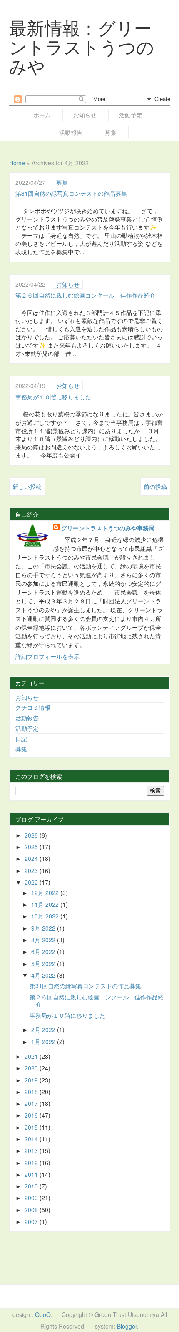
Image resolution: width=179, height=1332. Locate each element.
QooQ (43, 1314)
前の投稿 (155, 486)
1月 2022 (44, 1041)
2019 (32, 1080)
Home (17, 163)
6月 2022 (44, 951)
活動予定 (130, 115)
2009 (32, 1197)
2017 (32, 1103)
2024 (32, 858)
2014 (32, 1139)
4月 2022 (44, 975)
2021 (32, 1056)
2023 (32, 870)
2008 (32, 1210)
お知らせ (85, 115)
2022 (32, 882)
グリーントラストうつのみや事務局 (107, 528)
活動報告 (70, 132)
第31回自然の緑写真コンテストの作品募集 (71, 193)
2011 (32, 1174)
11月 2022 (45, 904)
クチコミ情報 (32, 707)
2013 (32, 1150)
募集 (111, 132)
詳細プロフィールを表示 (47, 656)
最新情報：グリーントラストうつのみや (82, 46)
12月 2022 (45, 892)
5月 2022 (44, 963)
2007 (32, 1221)
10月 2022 (45, 916)
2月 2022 (44, 1029)
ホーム (42, 115)
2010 (32, 1186)
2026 (32, 835)
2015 (32, 1127)
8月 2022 (44, 940)
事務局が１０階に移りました (53, 397)
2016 (32, 1115)
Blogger (127, 1326)
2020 (32, 1068)
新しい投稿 (27, 486)
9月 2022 (44, 928)
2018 (32, 1091)
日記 (21, 738)
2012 (32, 1162)
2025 (32, 847)
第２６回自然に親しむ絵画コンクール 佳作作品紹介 (85, 295)
